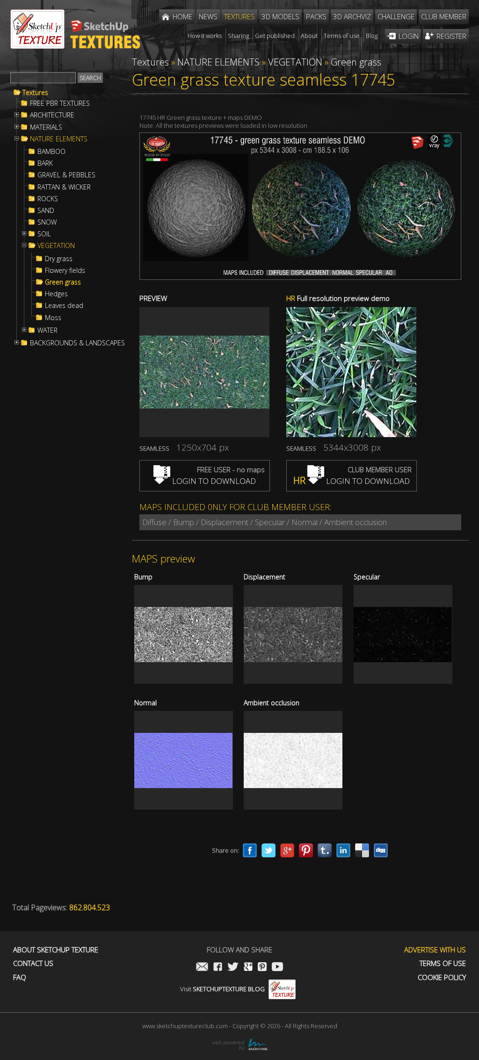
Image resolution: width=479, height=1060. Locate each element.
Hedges (56, 294)
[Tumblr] (325, 850)
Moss (53, 318)
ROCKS (47, 199)
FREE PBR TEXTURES (60, 103)
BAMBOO (51, 151)
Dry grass (59, 259)
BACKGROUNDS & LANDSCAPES (77, 343)
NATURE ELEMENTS (58, 139)
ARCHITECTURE (52, 115)
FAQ (19, 977)
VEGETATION (56, 245)
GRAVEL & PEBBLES (66, 175)
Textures (35, 92)
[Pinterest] (306, 850)
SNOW (47, 222)
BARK (45, 163)
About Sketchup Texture (55, 949)
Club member (443, 16)
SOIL (44, 234)
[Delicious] (362, 850)
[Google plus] (287, 850)
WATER (47, 330)
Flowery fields (65, 270)
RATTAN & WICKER (64, 187)
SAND (45, 210)
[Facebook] (250, 850)
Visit (222, 989)
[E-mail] (202, 967)
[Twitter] (268, 850)
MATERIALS (46, 127)
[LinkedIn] (343, 850)
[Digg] (381, 850)
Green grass (63, 282)
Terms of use (443, 963)
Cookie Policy (442, 977)
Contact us (33, 963)
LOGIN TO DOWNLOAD (213, 480)
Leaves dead (64, 305)
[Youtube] (277, 967)
